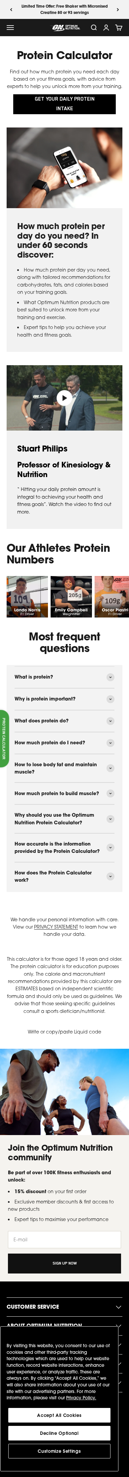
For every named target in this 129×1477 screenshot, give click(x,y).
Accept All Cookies (59, 1415)
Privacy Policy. (81, 1397)
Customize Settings (59, 1451)
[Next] (117, 9)
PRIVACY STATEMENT (56, 927)
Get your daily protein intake (65, 104)
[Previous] (11, 9)
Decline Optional (59, 1433)
